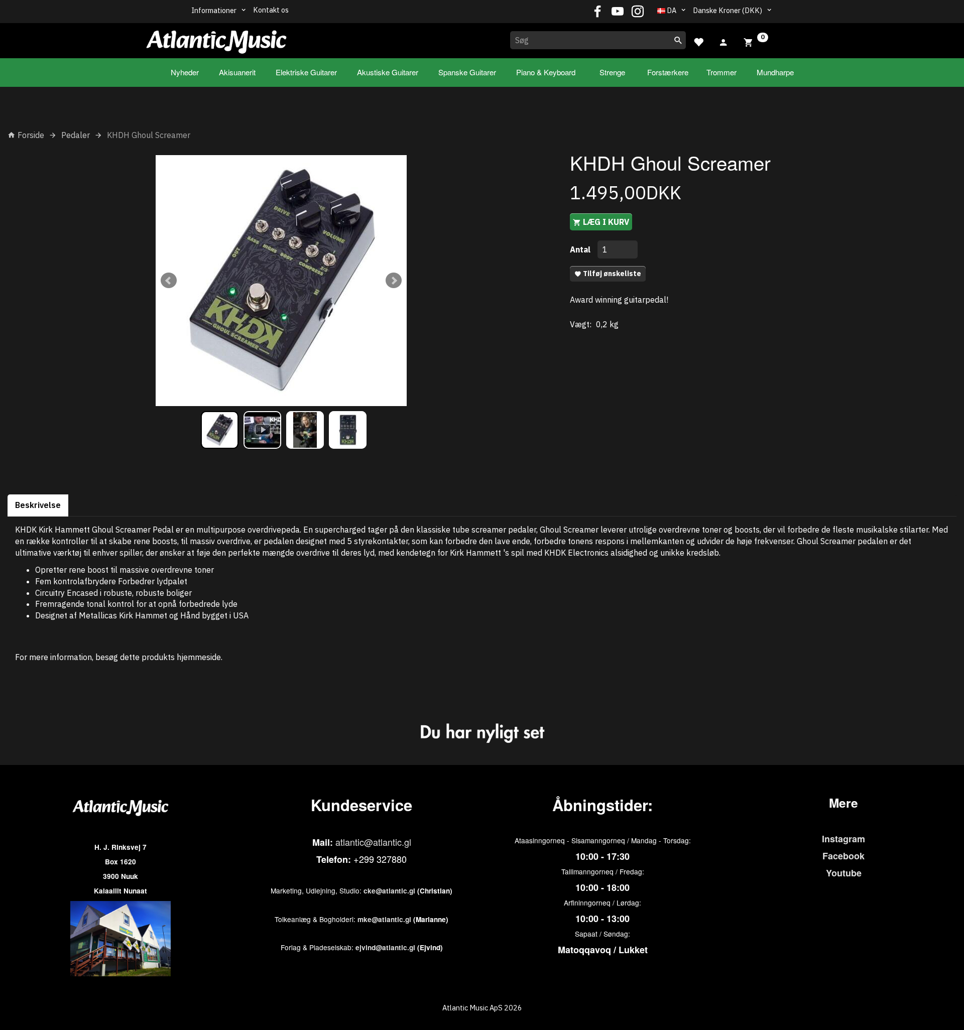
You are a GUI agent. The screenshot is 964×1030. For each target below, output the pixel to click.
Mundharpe (775, 72)
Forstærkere (667, 72)
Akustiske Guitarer (387, 72)
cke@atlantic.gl (389, 890)
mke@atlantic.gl (384, 919)
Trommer (721, 72)
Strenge (612, 72)
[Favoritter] (698, 41)
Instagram (843, 838)
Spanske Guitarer (467, 72)
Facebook (843, 855)
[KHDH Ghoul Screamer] (281, 280)
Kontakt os (271, 10)
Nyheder (185, 72)
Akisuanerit (237, 72)
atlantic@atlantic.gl (373, 841)
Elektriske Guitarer (306, 72)
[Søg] (678, 40)
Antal (581, 249)
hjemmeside (199, 657)
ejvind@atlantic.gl (385, 947)
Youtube (844, 872)
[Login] (723, 41)
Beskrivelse (38, 505)
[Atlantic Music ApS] (216, 38)
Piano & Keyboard (545, 72)
